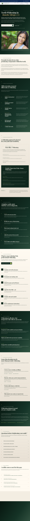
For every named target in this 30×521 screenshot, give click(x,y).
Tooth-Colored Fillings (15, 373)
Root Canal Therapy (6, 389)
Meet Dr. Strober (4, 422)
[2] (21, 158)
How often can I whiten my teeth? (7, 454)
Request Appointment (22, 498)
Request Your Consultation (6, 263)
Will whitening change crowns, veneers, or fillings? (9, 446)
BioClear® (5, 381)
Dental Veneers (6, 373)
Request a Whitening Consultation (7, 25)
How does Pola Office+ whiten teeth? (7, 443)
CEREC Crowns (10, 373)
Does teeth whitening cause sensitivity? (8, 449)
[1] (24, 28)
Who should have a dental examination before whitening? (10, 457)
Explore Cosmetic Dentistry (12, 422)
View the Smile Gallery (20, 422)
